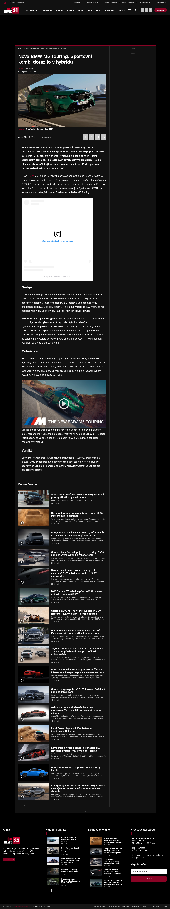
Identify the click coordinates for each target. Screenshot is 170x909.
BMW (20, 48)
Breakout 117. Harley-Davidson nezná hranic (70, 870)
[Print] (103, 137)
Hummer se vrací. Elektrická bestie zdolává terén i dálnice (70, 881)
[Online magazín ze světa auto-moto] (6, 10)
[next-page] (24, 805)
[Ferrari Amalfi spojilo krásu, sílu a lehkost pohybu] (53, 840)
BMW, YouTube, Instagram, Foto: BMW (39, 129)
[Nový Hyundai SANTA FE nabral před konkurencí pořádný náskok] (53, 861)
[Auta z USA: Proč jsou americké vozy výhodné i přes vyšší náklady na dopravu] (33, 498)
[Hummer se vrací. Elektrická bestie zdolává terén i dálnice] (53, 881)
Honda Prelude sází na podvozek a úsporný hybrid (75, 769)
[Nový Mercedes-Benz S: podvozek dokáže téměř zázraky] (53, 850)
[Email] (97, 137)
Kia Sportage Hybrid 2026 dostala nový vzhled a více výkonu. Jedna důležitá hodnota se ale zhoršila (78, 788)
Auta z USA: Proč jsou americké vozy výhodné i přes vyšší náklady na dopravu (78, 496)
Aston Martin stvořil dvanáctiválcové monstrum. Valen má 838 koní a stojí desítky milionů (76, 710)
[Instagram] (146, 10)
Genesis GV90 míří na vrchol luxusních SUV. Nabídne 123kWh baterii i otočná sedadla (76, 612)
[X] (150, 10)
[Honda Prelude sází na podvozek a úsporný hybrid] (33, 772)
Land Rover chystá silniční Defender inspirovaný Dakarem (71, 729)
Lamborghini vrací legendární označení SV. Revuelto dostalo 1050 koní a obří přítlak (75, 749)
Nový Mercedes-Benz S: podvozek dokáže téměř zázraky (70, 850)
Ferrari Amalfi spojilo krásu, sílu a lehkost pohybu (69, 839)
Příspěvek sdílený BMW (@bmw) (57, 276)
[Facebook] (142, 10)
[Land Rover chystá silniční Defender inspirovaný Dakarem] (33, 733)
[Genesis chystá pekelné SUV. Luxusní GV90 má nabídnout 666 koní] (33, 694)
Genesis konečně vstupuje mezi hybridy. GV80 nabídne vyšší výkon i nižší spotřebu (77, 553)
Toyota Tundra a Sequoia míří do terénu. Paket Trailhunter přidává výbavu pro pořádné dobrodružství (77, 651)
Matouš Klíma (29, 137)
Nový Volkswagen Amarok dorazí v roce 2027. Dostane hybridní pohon (77, 514)
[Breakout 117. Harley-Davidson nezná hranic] (53, 871)
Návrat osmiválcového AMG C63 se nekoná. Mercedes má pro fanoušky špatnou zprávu (76, 632)
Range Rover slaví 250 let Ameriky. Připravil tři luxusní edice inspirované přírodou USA (77, 534)
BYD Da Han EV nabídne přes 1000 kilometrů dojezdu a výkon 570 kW (76, 592)
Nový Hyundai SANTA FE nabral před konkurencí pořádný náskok (70, 860)
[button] (135, 10)
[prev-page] (20, 805)
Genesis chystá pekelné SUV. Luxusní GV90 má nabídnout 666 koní (78, 690)
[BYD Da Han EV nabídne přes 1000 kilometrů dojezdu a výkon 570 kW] (33, 596)
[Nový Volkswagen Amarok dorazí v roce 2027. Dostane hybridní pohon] (33, 517)
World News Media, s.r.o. (22, 906)
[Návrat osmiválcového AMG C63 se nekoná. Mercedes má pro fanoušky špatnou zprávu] (33, 635)
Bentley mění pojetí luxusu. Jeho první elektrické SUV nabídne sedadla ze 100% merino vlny (74, 573)
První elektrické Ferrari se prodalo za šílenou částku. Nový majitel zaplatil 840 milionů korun (77, 671)
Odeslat (148, 879)
